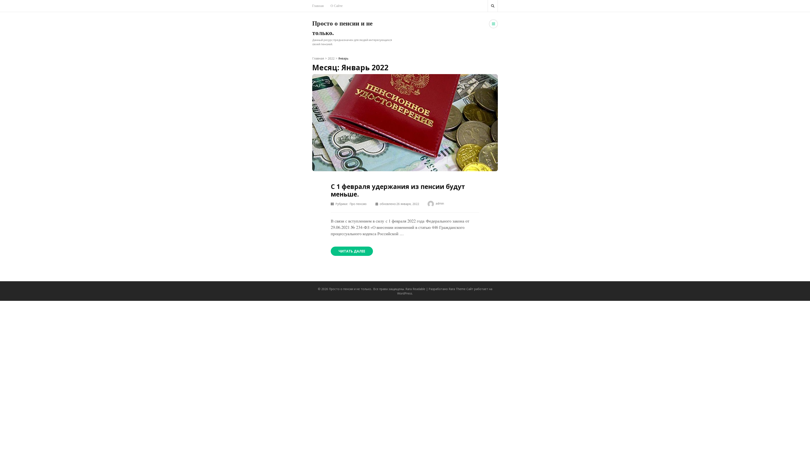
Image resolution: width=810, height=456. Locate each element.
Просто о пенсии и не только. (350, 289)
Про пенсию (358, 204)
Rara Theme (457, 289)
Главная (318, 5)
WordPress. (405, 293)
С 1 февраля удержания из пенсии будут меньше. (398, 190)
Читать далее (352, 251)
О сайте (337, 5)
